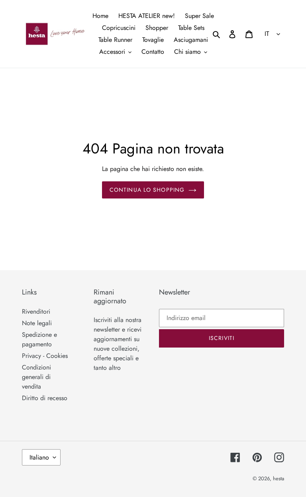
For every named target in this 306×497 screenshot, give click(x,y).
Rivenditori (36, 311)
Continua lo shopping (147, 190)
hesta (278, 478)
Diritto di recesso (44, 398)
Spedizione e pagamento (39, 339)
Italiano (39, 457)
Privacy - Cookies (45, 355)
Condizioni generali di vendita (36, 377)
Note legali (37, 323)
